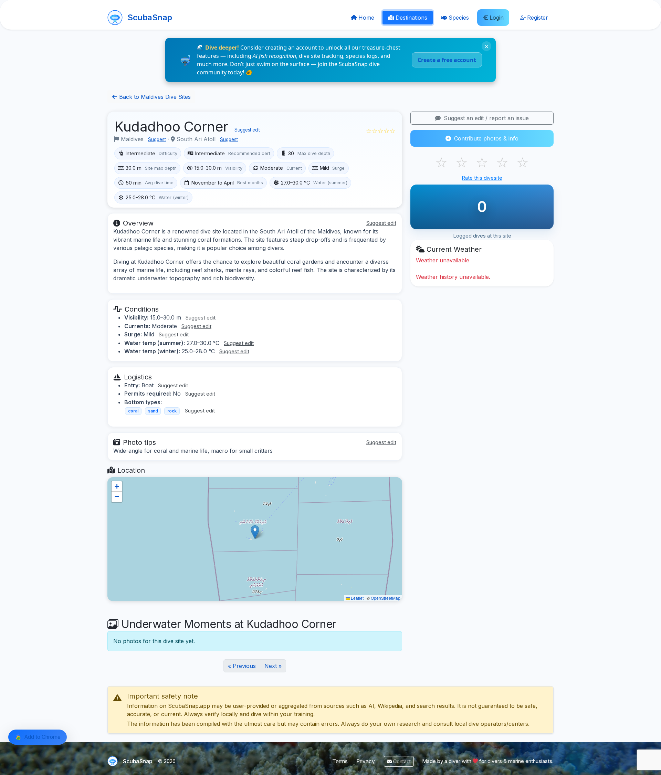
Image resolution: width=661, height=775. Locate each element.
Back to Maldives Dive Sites (154, 96)
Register (537, 17)
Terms (340, 761)
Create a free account (447, 60)
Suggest (157, 139)
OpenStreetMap (385, 598)
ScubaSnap (149, 17)
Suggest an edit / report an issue (485, 118)
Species (459, 17)
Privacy (365, 761)
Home (366, 17)
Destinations (411, 17)
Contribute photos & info (485, 138)
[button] (255, 532)
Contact (401, 761)
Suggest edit (247, 130)
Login (497, 17)
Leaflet (357, 598)
